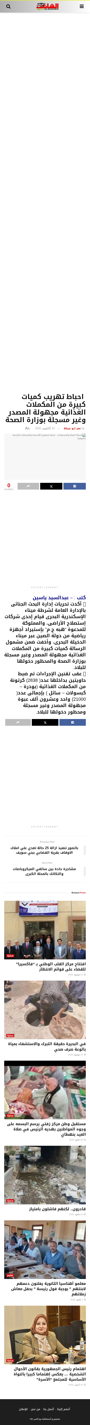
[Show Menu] (82, 6)
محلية (10, 955)
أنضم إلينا (63, 1409)
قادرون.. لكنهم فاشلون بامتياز (57, 1209)
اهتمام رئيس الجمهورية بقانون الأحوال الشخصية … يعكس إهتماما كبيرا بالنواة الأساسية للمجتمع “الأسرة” (50, 1374)
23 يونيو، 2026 (76, 975)
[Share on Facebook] (74, 486)
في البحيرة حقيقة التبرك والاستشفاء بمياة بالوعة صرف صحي (47, 1046)
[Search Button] (8, 6)
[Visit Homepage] (45, 6)
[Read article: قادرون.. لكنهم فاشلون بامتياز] (45, 1175)
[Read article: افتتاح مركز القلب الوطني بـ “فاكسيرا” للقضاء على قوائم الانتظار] (45, 930)
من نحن (35, 1409)
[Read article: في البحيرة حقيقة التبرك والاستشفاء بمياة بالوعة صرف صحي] (45, 1010)
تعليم (10, 1275)
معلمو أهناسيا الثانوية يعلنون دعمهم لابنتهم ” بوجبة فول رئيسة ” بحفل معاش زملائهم (48, 1289)
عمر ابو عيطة (72, 428)
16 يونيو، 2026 (76, 1055)
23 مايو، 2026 (76, 1214)
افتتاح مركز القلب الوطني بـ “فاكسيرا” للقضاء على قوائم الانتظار (51, 966)
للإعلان (23, 1409)
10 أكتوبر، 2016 (45, 428)
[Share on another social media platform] (28, 486)
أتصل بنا (48, 1409)
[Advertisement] (45, 202)
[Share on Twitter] (51, 486)
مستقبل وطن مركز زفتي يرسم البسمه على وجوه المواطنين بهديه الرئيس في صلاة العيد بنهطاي (46, 1129)
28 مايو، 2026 (76, 1140)
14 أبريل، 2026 (76, 1385)
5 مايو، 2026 (77, 1300)
